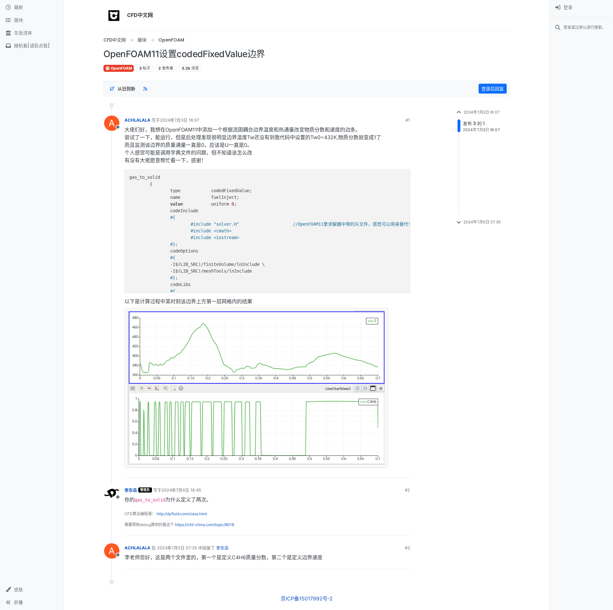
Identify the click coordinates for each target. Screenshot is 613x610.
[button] (32, 589)
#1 (407, 120)
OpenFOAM (121, 68)
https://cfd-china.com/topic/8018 (204, 524)
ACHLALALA (137, 120)
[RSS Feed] (145, 88)
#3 (407, 547)
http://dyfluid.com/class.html (181, 513)
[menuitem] (581, 8)
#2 (407, 490)
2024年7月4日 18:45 (181, 490)
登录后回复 (492, 88)
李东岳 (131, 490)
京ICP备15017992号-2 (307, 598)
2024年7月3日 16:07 (179, 120)
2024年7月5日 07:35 (177, 547)
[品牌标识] (114, 15)
